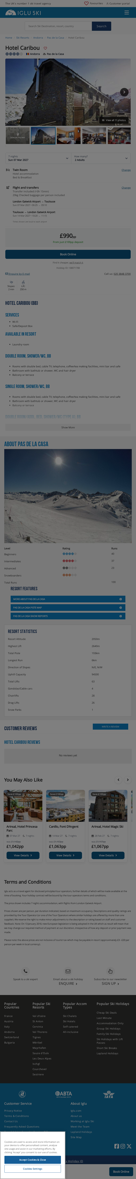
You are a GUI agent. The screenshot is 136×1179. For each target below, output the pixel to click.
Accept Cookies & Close (32, 1159)
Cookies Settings (32, 1168)
